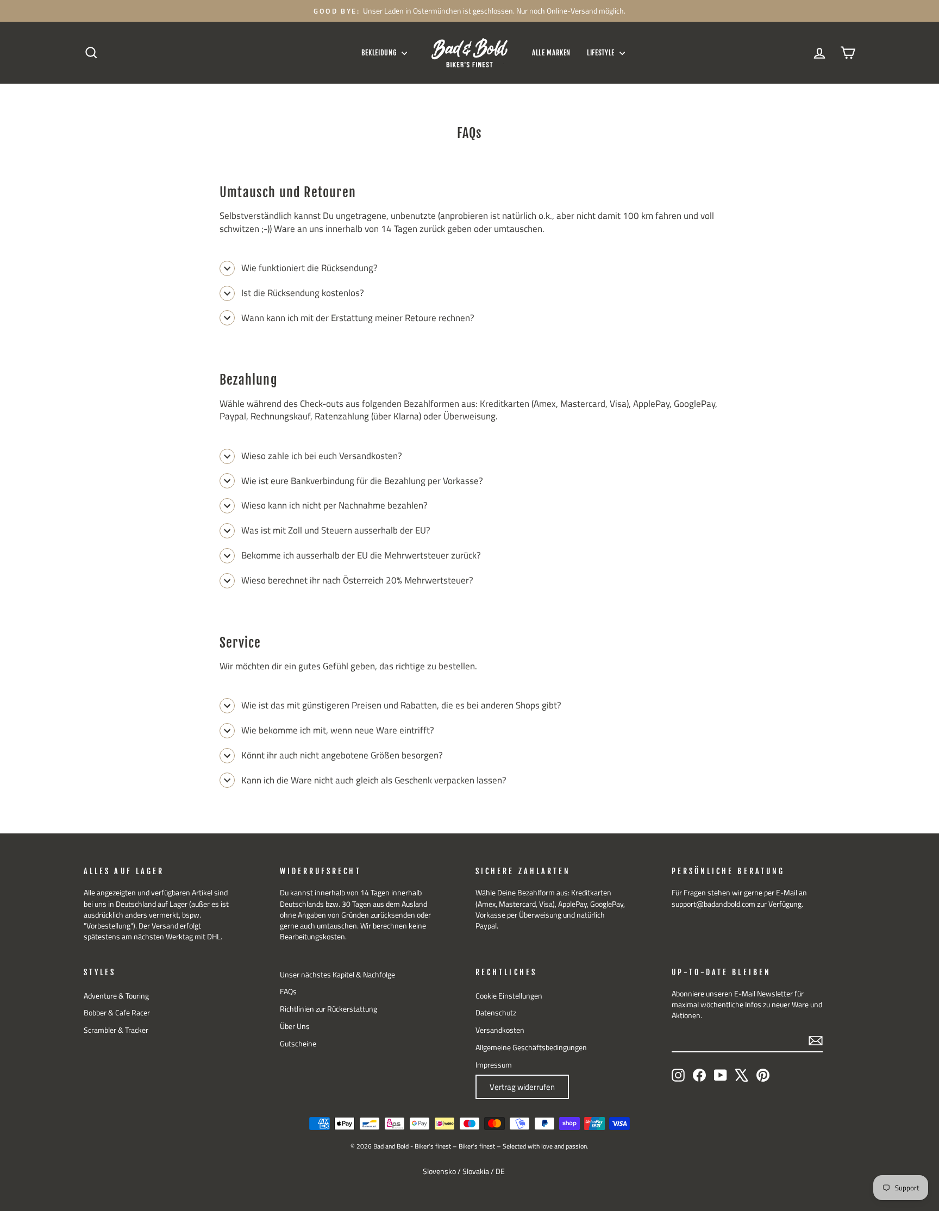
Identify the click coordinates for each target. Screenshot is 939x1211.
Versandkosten (499, 1030)
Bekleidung (380, 52)
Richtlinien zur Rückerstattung (328, 1009)
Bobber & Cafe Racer (117, 1013)
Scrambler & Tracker (116, 1030)
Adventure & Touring (116, 996)
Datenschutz (495, 1013)
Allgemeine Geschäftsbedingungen (531, 1047)
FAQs (288, 991)
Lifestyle (602, 52)
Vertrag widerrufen (522, 1087)
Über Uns (295, 1026)
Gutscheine (298, 1044)
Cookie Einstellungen (508, 996)
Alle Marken (551, 52)
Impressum (493, 1065)
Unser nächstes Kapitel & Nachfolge (337, 975)
